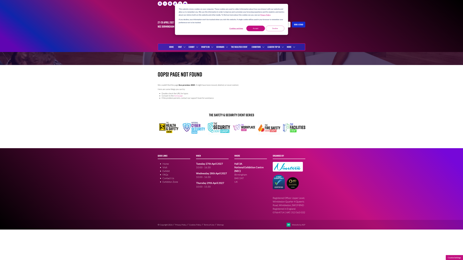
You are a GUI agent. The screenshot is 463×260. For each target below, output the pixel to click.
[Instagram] (165, 3)
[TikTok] (175, 3)
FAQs (165, 174)
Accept (255, 28)
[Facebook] (170, 3)
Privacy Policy (181, 225)
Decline (275, 28)
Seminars (220, 47)
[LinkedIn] (160, 3)
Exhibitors (256, 47)
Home (171, 47)
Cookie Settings (454, 257)
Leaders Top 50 (273, 47)
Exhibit (191, 47)
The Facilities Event (239, 47)
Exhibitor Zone (170, 181)
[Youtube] (185, 3)
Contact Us (168, 178)
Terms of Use (209, 225)
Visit (180, 47)
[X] (180, 3)
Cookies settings (236, 28)
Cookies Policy (195, 225)
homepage (178, 95)
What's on (205, 47)
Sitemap (220, 225)
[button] (298, 24)
